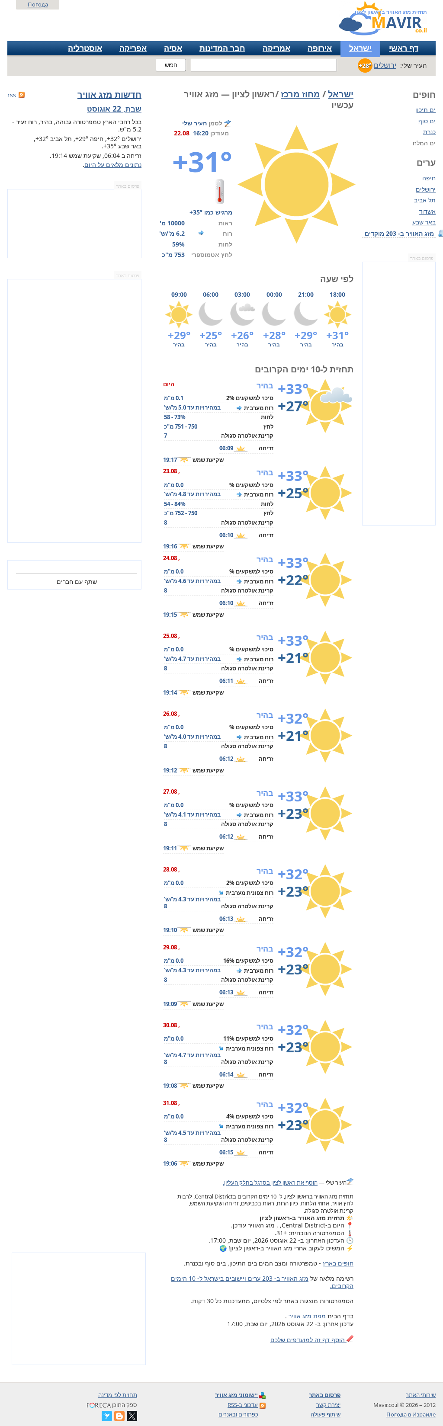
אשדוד (427, 211)
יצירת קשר (328, 1405)
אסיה (173, 48)
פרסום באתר (421, 258)
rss (11, 95)
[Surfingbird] (107, 1416)
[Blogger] (119, 1416)
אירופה (320, 48)
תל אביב (425, 200)
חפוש (171, 65)
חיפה (429, 178)
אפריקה (133, 48)
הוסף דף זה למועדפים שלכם (308, 1340)
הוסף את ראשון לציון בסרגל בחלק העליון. (270, 1182)
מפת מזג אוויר (306, 1316)
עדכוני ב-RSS (243, 1405)
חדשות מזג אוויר (109, 94)
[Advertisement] (398, 393)
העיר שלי (194, 123)
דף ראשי (403, 48)
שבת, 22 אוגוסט (114, 108)
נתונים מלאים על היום (112, 164)
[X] (132, 1416)
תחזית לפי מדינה (117, 1395)
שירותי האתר (421, 1395)
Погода (38, 4)
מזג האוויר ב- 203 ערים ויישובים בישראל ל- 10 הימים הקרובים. (262, 1282)
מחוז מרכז (300, 94)
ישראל (360, 48)
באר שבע (424, 222)
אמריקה (276, 48)
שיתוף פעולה (325, 1414)
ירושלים (426, 189)
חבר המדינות (222, 48)
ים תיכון (425, 110)
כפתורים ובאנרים (238, 1414)
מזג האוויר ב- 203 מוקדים (400, 233)
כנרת (429, 132)
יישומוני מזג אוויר (236, 1395)
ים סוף (427, 121)
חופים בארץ (338, 1263)
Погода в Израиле (411, 1414)
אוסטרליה (85, 48)
